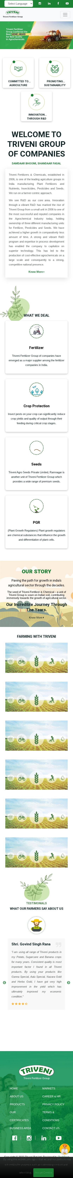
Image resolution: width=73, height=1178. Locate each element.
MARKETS (48, 1088)
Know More (36, 271)
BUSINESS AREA (20, 1128)
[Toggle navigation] (65, 14)
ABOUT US (16, 1096)
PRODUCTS (17, 1104)
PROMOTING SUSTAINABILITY (55, 83)
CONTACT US (51, 1128)
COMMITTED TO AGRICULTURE (18, 83)
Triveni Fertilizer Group (13, 17)
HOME (14, 1088)
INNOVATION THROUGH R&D (36, 117)
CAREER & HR (51, 1096)
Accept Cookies (43, 1172)
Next (68, 983)
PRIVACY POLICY (53, 1104)
